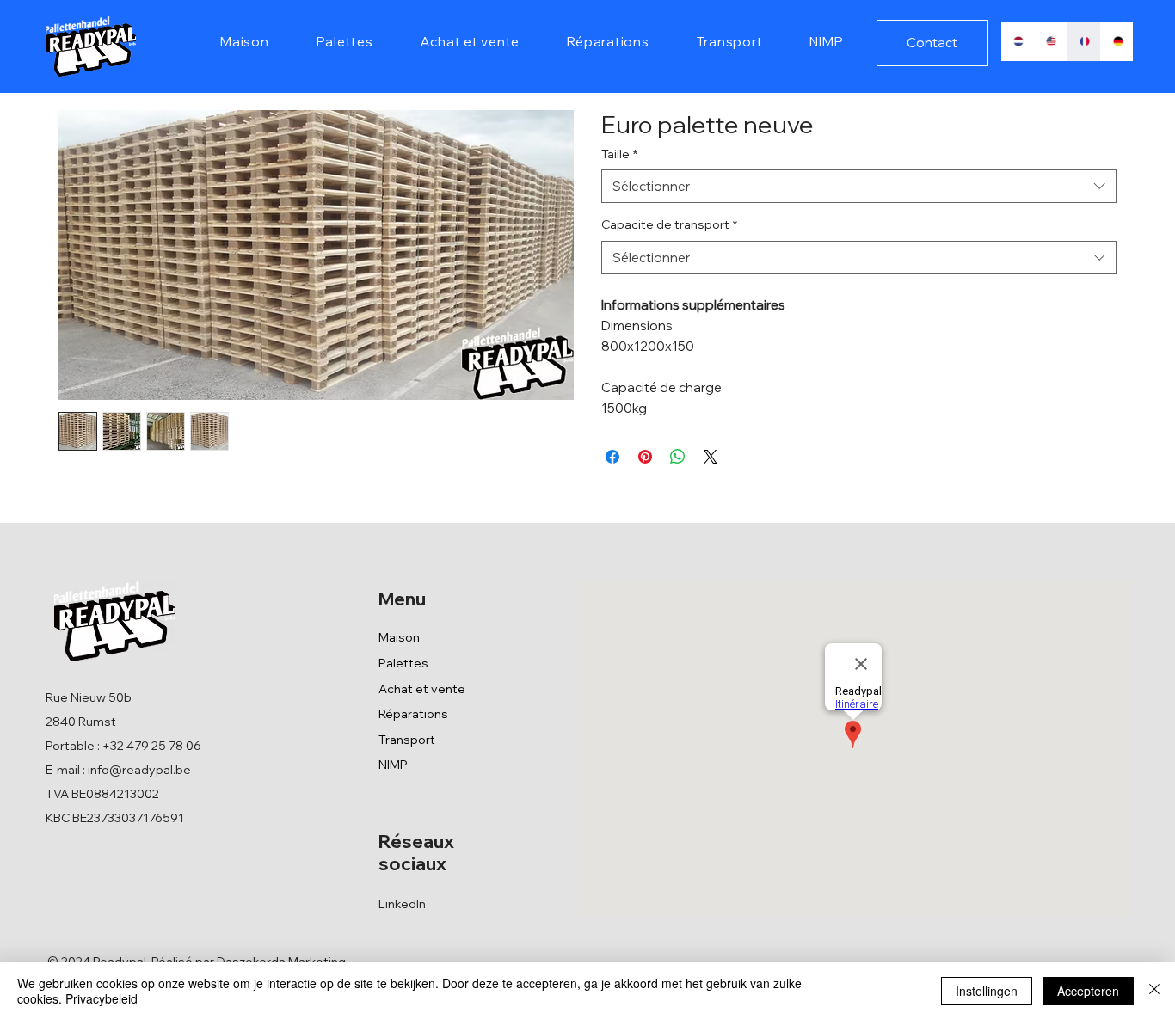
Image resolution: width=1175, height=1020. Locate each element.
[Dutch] (1017, 41)
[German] (1117, 41)
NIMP (393, 764)
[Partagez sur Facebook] (612, 456)
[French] (1083, 41)
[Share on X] (710, 456)
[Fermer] (1154, 990)
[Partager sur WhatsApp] (677, 456)
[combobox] (859, 186)
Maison (399, 637)
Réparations (413, 714)
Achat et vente (421, 689)
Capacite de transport (669, 224)
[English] (1050, 41)
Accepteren (1088, 990)
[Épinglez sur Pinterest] (645, 456)
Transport (406, 739)
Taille (619, 154)
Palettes (403, 663)
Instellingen (987, 990)
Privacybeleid (101, 998)
